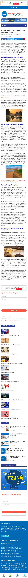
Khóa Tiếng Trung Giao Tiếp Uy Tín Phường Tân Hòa (17, 457)
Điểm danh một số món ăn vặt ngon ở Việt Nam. (12, 363)
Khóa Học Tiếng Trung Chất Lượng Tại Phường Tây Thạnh (17, 449)
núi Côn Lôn (6, 320)
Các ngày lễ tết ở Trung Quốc (7, 390)
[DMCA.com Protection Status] (5, 536)
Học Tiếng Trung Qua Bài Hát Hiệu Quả (9, 418)
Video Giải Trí (10, 569)
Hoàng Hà (9, 318)
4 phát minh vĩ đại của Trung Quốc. (9, 354)
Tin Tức (20, 565)
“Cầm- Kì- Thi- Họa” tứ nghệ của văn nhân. (10, 345)
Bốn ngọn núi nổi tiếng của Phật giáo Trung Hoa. (12, 400)
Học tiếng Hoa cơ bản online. (7, 372)
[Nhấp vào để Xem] (14, 20)
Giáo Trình (4, 563)
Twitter (11, 543)
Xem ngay (16, 3)
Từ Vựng (21, 567)
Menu (5, 25)
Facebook (4, 543)
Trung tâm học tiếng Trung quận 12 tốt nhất (10, 409)
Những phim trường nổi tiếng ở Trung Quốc (10, 381)
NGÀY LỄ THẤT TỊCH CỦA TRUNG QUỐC (10, 335)
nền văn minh (15, 318)
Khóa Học (12, 563)
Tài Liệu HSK (12, 567)
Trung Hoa (18, 320)
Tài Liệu (4, 567)
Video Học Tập (20, 569)
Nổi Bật (10, 565)
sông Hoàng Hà (12, 320)
